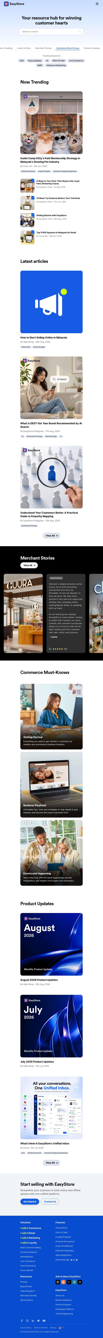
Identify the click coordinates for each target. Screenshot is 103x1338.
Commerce (30, 1228)
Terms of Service (41, 1328)
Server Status (26, 1300)
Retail (27, 1233)
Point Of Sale (59, 60)
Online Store (25, 347)
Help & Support (27, 1291)
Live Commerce (76, 60)
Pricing (23, 1282)
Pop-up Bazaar (35, 60)
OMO (39, 65)
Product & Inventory (65, 1241)
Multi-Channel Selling (30, 1247)
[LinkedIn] (32, 1320)
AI (47, 60)
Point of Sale (61, 1232)
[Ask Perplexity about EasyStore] (74, 1282)
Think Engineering (64, 1313)
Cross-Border (26, 1270)
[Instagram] (27, 1320)
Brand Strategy (39, 347)
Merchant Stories (28, 1295)
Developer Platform (65, 1309)
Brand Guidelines (64, 1300)
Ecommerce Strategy (34, 436)
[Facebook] (21, 1320)
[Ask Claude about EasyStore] (63, 1282)
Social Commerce (28, 1252)
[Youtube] (43, 1320)
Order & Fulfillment (64, 1246)
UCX (22, 60)
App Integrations (63, 1255)
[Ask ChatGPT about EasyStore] (58, 1282)
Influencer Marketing (56, 65)
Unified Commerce (28, 171)
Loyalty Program (44, 171)
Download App (63, 1259)
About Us (60, 1295)
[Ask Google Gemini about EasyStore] (69, 1282)
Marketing (30, 1237)
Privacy (53, 1328)
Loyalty (28, 1242)
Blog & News (26, 1286)
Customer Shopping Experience (64, 171)
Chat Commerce (28, 1265)
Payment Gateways (65, 1250)
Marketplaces (26, 1256)
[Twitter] (38, 1320)
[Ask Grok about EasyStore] (80, 1282)
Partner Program (63, 1304)
